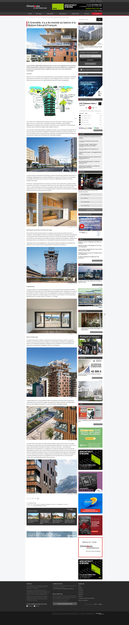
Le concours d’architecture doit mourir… (89, 141)
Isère (44, 505)
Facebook (30, 606)
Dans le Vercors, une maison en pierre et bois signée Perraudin (57, 521)
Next (104, 314)
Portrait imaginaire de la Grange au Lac (88, 149)
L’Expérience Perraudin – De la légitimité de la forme (90, 153)
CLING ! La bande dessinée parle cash (96, 328)
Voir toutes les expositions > (96, 332)
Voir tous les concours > (97, 378)
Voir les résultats (90, 209)
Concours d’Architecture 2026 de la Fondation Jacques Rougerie (89, 374)
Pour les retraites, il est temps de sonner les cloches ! (90, 137)
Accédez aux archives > (90, 63)
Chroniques (80, 590)
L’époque (80, 596)
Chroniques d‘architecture (37, 6)
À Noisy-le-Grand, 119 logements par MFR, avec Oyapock (90, 242)
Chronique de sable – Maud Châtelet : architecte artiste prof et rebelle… (88, 145)
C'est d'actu (37, 504)
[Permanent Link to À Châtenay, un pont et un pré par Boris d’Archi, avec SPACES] (33, 513)
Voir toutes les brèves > (97, 260)
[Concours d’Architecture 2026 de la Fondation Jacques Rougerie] (90, 366)
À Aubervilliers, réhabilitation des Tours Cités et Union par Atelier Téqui (90, 249)
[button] (91, 194)
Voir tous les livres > (98, 424)
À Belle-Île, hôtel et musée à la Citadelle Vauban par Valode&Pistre (90, 253)
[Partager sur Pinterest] (35, 498)
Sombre (100, 10)
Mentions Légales (90, 614)
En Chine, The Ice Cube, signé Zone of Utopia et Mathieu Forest (90, 281)
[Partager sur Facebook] (28, 498)
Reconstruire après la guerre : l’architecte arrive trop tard (89, 162)
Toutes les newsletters (83, 600)
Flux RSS (37, 606)
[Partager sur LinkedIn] (33, 498)
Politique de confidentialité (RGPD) (59, 614)
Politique (80, 588)
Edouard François (38, 505)
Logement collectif (50, 504)
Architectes (80, 592)
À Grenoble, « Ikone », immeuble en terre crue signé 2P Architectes (70, 521)
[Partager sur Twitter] (30, 498)
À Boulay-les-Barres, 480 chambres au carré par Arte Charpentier (90, 246)
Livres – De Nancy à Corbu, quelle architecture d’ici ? (89, 421)
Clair (96, 10)
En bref (43, 504)
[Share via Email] (38, 498)
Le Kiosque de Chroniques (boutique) (86, 598)
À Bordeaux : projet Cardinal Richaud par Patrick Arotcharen (90, 47)
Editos (79, 585)
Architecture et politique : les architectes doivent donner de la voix (89, 166)
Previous (76, 314)
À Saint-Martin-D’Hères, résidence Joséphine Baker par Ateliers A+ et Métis (45, 521)
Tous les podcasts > (98, 130)
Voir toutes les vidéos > (97, 285)
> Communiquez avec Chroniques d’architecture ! (63, 588)
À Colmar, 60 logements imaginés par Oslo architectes (88, 257)
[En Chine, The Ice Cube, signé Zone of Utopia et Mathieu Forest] (90, 273)
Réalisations (80, 594)
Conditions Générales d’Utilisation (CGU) (77, 614)
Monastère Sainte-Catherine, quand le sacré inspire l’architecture (90, 157)
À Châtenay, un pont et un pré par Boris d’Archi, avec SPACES (33, 521)
